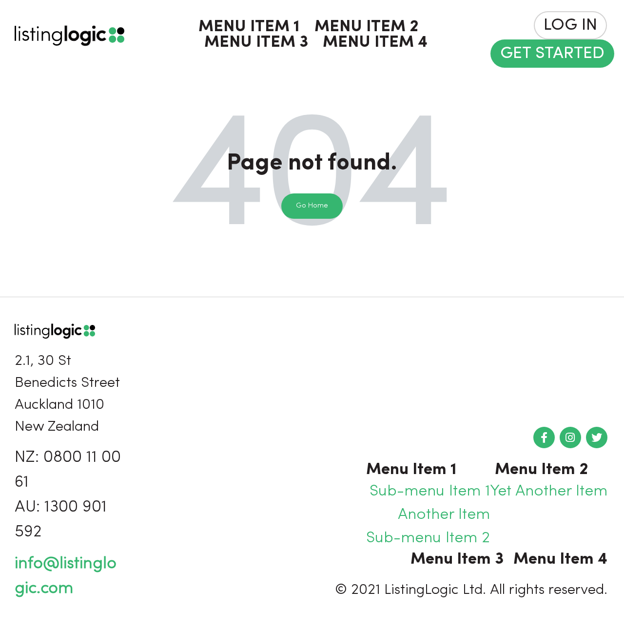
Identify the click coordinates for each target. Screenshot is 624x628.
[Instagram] (570, 437)
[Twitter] (596, 437)
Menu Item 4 (375, 43)
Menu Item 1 (249, 27)
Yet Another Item (548, 491)
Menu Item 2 (366, 27)
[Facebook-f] (544, 437)
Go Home (312, 205)
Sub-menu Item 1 (430, 491)
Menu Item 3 (256, 43)
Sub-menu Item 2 (428, 538)
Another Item (444, 515)
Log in (570, 25)
